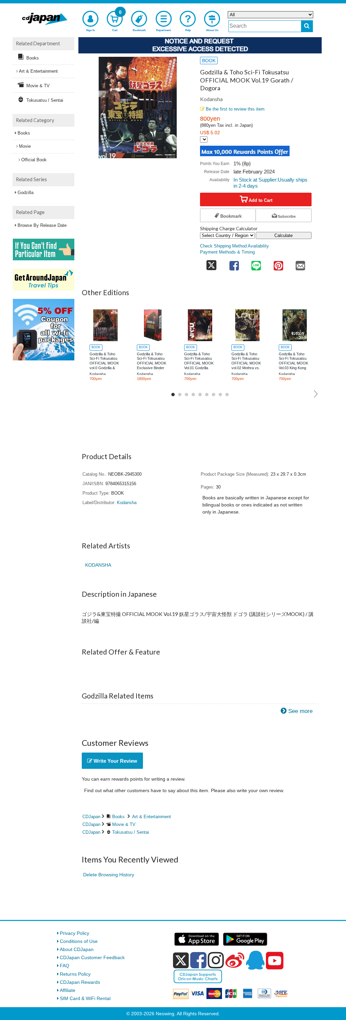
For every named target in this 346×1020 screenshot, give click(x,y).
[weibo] (234, 960)
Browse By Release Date (42, 225)
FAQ (64, 965)
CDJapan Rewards (80, 982)
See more (300, 711)
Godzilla (25, 192)
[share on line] (256, 263)
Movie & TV (123, 824)
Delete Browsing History (108, 874)
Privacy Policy (74, 933)
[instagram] (216, 960)
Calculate (283, 235)
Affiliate (67, 990)
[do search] (307, 26)
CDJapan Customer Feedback (92, 957)
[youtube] (274, 961)
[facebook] (198, 960)
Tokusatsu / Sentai (130, 832)
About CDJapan (77, 949)
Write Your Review (114, 761)
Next (316, 394)
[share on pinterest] (278, 263)
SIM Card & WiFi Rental (85, 998)
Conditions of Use (79, 941)
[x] (181, 960)
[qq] (255, 960)
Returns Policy (75, 974)
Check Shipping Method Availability (234, 246)
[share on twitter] (211, 263)
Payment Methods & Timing (227, 252)
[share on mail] (300, 263)
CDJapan (91, 816)
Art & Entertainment (151, 816)
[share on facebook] (234, 263)
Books (118, 816)
